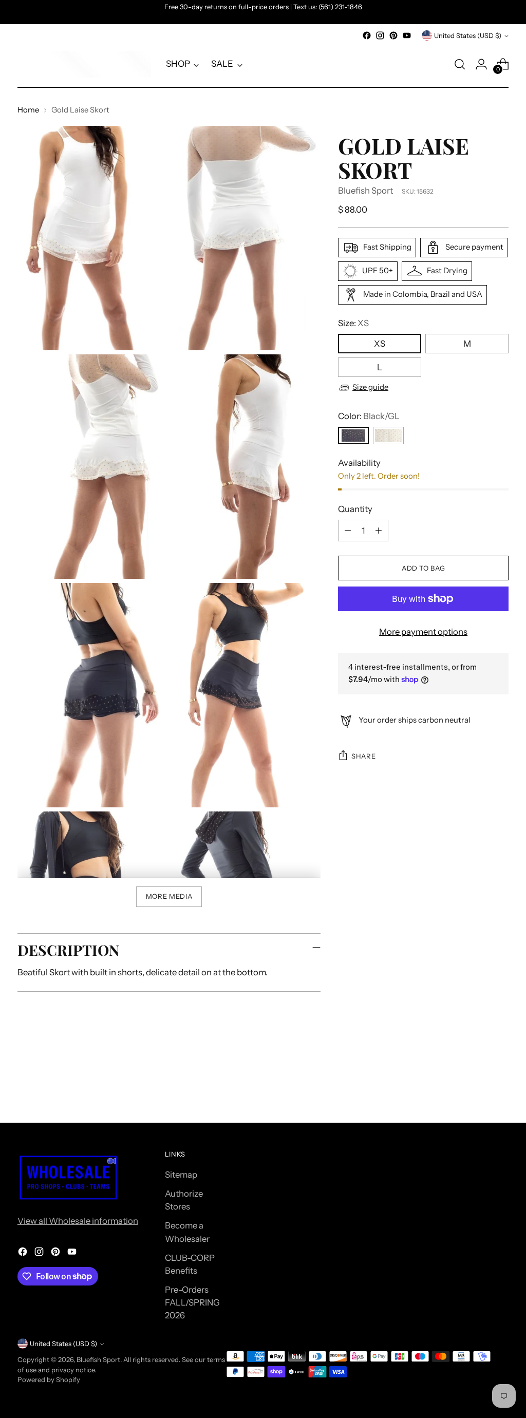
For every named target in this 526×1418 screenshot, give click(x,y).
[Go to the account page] (481, 64)
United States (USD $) (467, 35)
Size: (353, 323)
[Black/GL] (353, 435)
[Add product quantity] (378, 530)
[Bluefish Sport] (84, 64)
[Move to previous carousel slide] (476, 1087)
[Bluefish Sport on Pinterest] (393, 35)
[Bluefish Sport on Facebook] (366, 35)
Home (28, 110)
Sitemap (181, 1174)
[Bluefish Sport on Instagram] (380, 35)
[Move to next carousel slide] (500, 1087)
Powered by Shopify (48, 1379)
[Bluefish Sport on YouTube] (406, 35)
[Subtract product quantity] (348, 530)
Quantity (355, 509)
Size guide (370, 387)
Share (363, 756)
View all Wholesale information (77, 1221)
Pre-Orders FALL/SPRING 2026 (192, 1302)
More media (169, 896)
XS (379, 343)
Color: (369, 416)
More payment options (423, 632)
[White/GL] (388, 435)
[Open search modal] (459, 64)
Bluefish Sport (365, 190)
